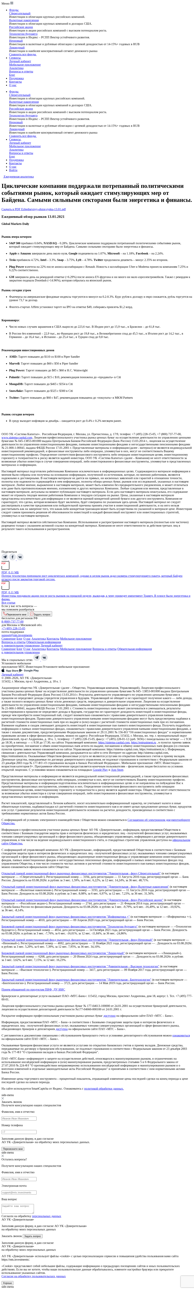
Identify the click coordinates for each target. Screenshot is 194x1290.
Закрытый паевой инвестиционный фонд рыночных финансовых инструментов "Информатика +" (66, 916)
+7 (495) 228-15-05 (13, 628)
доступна (62, 1029)
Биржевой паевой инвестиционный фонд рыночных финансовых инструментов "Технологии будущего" (70, 926)
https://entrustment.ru (143, 742)
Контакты (15, 81)
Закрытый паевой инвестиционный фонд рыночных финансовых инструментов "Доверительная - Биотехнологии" (76, 979)
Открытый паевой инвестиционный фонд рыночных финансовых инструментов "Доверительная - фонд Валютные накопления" (85, 886)
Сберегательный (20, 13)
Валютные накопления (24, 20)
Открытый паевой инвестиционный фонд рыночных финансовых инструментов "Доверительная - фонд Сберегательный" (81, 873)
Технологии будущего (23, 33)
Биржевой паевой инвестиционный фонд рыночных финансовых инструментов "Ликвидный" (63, 953)
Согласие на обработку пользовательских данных (34, 1276)
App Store (117, 769)
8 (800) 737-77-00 (12, 621)
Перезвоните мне (13, 1148)
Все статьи (8, 602)
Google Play (100, 769)
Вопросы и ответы (21, 71)
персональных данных (46, 1216)
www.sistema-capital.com (17, 437)
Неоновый (16, 40)
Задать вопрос (32, 1236)
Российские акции (21, 27)
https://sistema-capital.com (114, 742)
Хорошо (7, 1283)
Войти (13, 170)
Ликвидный (17, 47)
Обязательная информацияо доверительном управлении (31, 643)
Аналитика (16, 68)
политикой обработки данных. (104, 1088)
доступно (109, 1015)
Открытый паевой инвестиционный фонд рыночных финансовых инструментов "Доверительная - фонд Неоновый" (77, 939)
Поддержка (16, 78)
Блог (12, 74)
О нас (12, 85)
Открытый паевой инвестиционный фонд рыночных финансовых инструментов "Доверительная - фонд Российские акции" (82, 900)
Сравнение (9, 638)
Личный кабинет (20, 61)
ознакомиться (181, 1035)
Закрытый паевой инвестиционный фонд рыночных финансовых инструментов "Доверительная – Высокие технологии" (80, 966)
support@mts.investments (17, 635)
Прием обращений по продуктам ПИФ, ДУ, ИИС (33, 989)
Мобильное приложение (25, 64)
